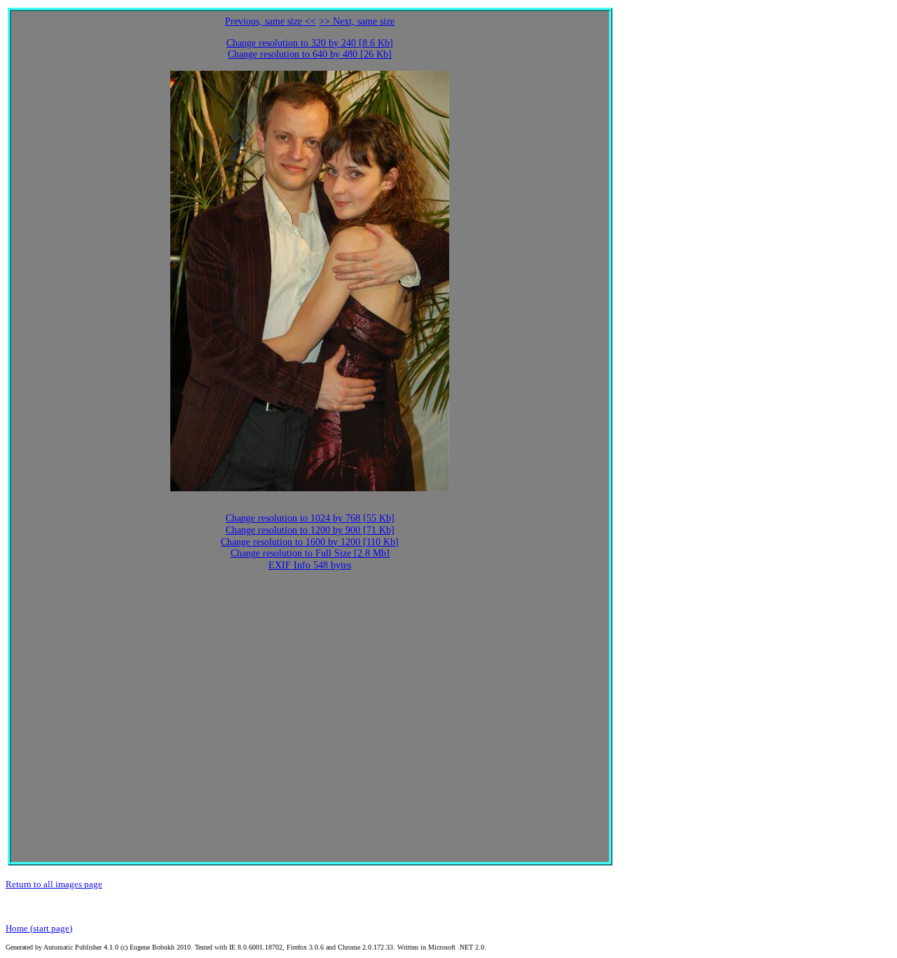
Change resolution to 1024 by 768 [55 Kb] (310, 518)
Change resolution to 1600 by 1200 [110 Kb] (310, 542)
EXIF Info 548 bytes (309, 565)
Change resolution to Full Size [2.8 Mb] (310, 553)
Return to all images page (54, 884)
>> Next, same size (357, 21)
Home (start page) (39, 928)
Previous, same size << (270, 21)
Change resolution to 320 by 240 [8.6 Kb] (309, 43)
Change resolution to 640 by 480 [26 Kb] (310, 54)
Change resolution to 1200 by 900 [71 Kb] (310, 530)
